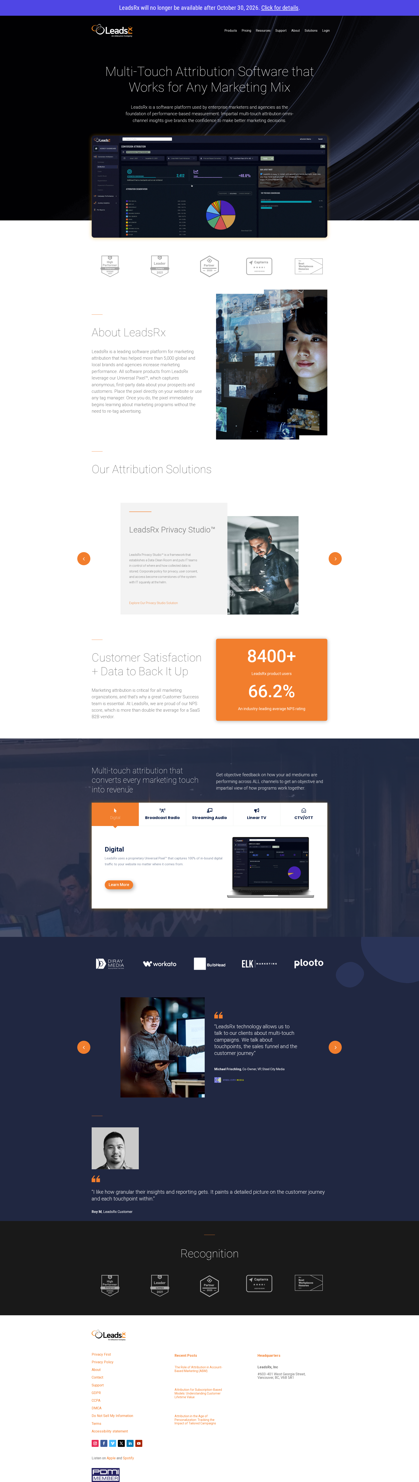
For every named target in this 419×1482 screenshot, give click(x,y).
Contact (97, 1377)
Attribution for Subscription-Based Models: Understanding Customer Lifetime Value (198, 1393)
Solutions (311, 30)
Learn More (119, 884)
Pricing (246, 30)
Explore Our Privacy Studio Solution (153, 603)
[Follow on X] (121, 1443)
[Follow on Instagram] (95, 1443)
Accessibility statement (110, 1431)
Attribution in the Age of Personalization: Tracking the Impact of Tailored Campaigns (195, 1419)
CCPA (96, 1400)
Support (281, 30)
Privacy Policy (102, 1362)
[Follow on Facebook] (103, 1443)
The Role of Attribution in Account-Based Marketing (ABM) (198, 1369)
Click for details (280, 7)
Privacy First (101, 1354)
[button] (335, 558)
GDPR (96, 1393)
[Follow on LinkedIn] (130, 1443)
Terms (96, 1424)
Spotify (128, 1458)
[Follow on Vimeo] (112, 1443)
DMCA (96, 1408)
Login (326, 30)
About (295, 30)
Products (231, 30)
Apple (111, 1458)
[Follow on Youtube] (138, 1443)
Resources (263, 30)
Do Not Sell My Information (112, 1416)
